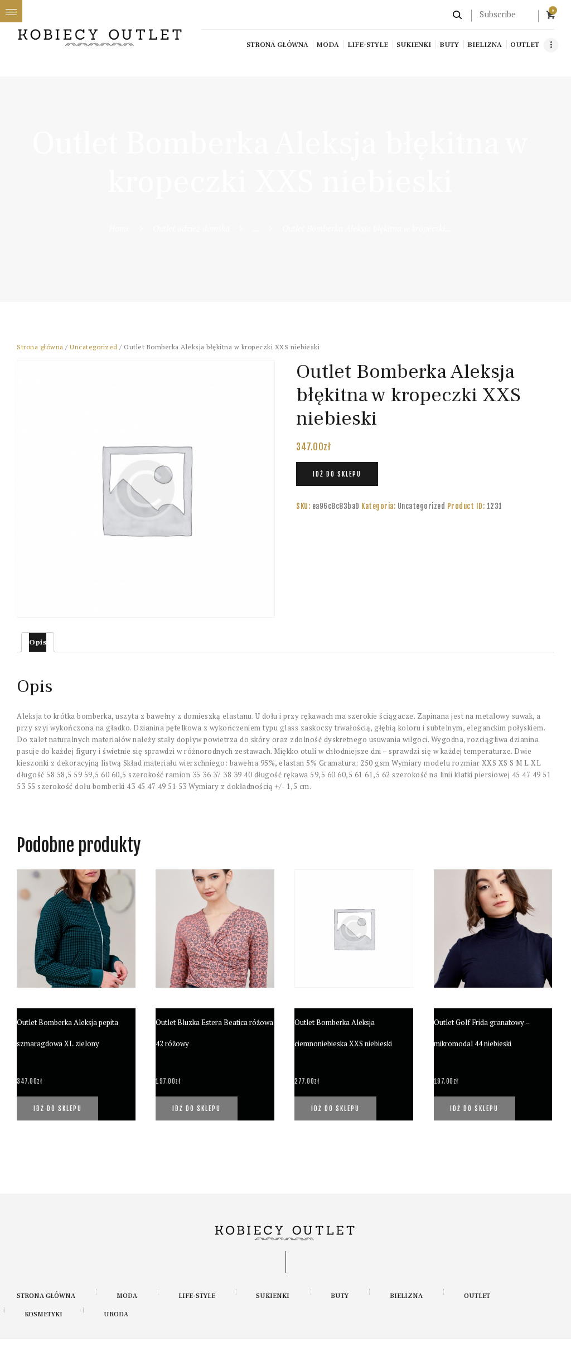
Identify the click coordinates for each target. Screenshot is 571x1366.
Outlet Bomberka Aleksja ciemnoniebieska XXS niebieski (343, 1032)
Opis (37, 642)
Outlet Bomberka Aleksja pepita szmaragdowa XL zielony (67, 1032)
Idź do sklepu (337, 474)
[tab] (37, 642)
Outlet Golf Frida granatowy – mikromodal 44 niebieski (481, 1032)
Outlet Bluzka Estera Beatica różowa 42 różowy (214, 1032)
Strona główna (40, 347)
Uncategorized (94, 347)
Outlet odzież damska (191, 228)
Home (119, 228)
